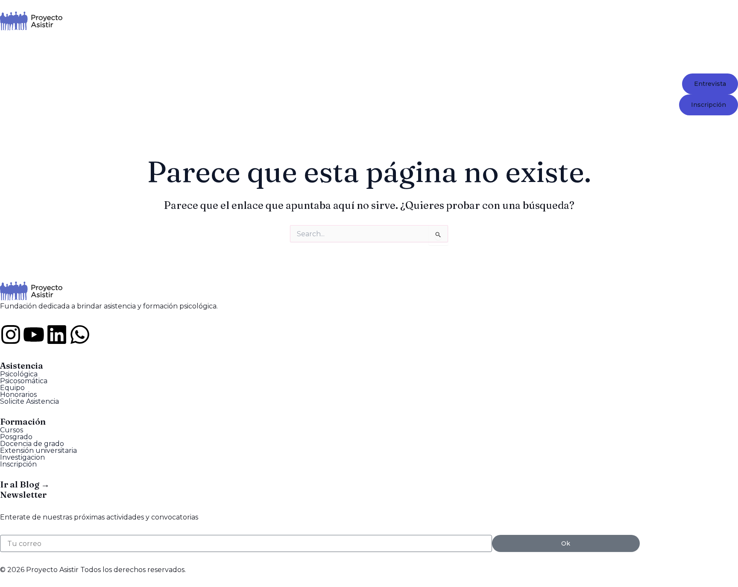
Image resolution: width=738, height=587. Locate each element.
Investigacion (22, 457)
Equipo (12, 387)
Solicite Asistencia (29, 401)
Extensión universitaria (38, 450)
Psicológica (19, 374)
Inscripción (18, 464)
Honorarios (18, 394)
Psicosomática (23, 381)
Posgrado (16, 437)
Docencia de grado (32, 443)
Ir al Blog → (25, 484)
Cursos (11, 430)
